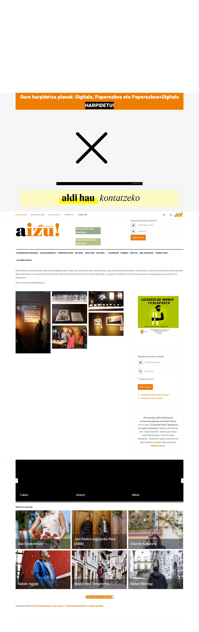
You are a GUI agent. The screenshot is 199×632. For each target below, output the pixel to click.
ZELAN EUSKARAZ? (48, 253)
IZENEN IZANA (161, 253)
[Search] (170, 214)
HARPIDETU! (99, 105)
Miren (136, 495)
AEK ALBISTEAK (146, 253)
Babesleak (82, 215)
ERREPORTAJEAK (65, 253)
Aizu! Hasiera (21, 215)
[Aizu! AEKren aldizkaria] (37, 229)
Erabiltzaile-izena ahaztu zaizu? (155, 394)
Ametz (80, 495)
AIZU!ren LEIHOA (24, 260)
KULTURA (100, 253)
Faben (24, 495)
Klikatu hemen (158, 445)
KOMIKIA (124, 253)
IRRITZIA (134, 253)
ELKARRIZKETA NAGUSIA (27, 253)
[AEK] (178, 214)
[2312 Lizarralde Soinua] (158, 315)
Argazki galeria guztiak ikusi (98, 596)
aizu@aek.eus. (112, 274)
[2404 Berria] (99, 198)
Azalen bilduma (37, 215)
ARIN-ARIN (90, 253)
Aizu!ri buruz (54, 215)
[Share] (164, 214)
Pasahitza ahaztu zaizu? (152, 398)
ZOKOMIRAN (113, 253)
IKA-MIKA (79, 253)
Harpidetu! (69, 215)
